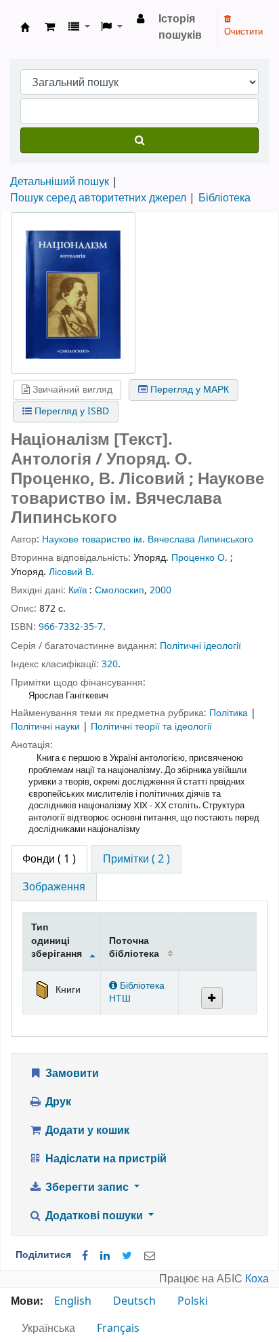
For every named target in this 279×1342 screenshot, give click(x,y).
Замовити (71, 1073)
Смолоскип (119, 590)
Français (118, 1328)
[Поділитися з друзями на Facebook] (85, 1256)
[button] (49, 27)
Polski (192, 1301)
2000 (160, 590)
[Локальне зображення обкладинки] (73, 294)
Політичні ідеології (200, 646)
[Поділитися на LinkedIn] (105, 1256)
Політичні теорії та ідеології (151, 726)
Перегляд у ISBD (70, 411)
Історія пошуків (180, 27)
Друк (57, 1102)
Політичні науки (47, 726)
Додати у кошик (86, 1130)
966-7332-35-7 (71, 627)
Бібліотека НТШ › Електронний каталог (25, 27)
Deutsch (134, 1301)
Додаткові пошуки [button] (94, 1216)
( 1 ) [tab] (49, 859)
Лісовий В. (71, 572)
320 (110, 664)
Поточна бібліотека (134, 947)
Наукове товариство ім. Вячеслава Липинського (147, 539)
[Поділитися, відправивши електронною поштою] (149, 1256)
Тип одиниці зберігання (56, 940)
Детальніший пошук (59, 182)
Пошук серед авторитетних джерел (98, 198)
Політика (230, 713)
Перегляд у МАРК (188, 389)
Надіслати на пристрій (105, 1159)
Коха (257, 1279)
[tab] (136, 859)
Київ (77, 590)
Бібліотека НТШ (137, 992)
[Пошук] (139, 140)
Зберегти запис (87, 1187)
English (72, 1301)
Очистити (243, 31)
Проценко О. (199, 558)
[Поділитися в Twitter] (127, 1256)
